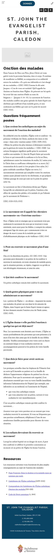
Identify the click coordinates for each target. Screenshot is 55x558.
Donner (27, 3)
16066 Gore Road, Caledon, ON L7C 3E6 (27, 515)
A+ (41, 10)
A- (46, 10)
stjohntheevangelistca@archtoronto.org (27, 525)
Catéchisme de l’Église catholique (22, 481)
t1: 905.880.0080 (27, 518)
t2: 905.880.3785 (27, 521)
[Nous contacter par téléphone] (52, 3)
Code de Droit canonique (19, 494)
